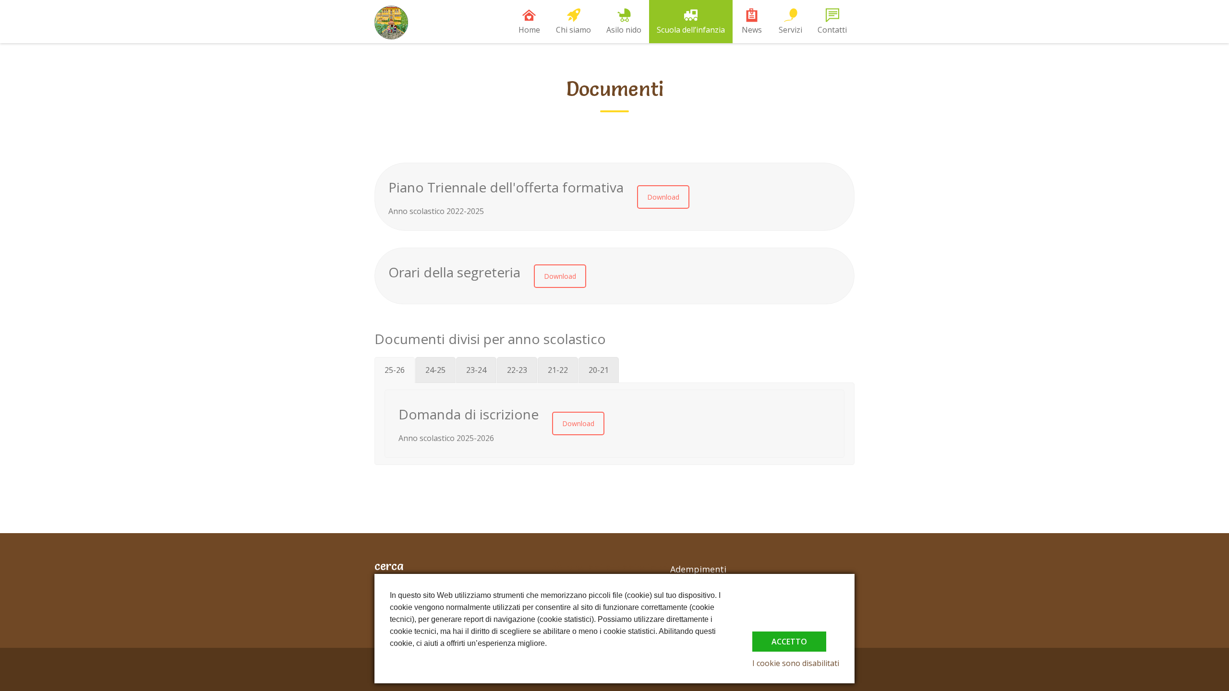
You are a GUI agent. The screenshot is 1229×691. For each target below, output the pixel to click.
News (752, 29)
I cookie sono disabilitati (795, 663)
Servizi (790, 29)
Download (663, 197)
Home (529, 29)
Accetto (789, 641)
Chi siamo (573, 29)
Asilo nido (623, 29)
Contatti (832, 29)
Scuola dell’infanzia (691, 29)
